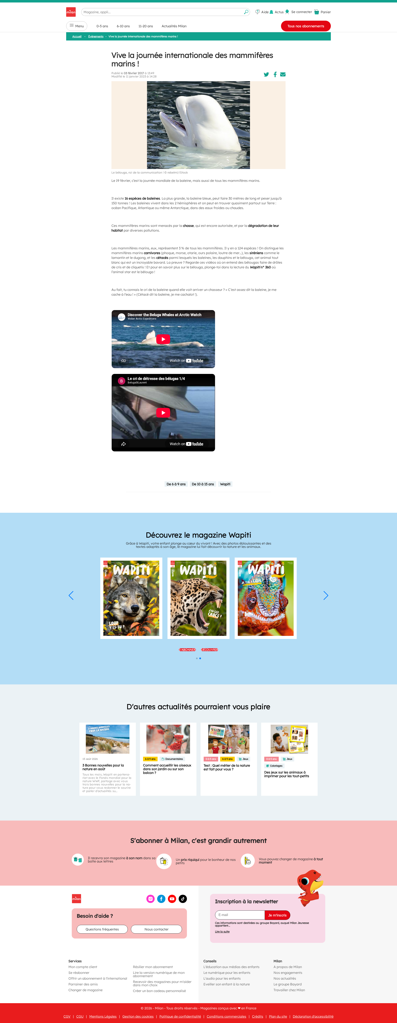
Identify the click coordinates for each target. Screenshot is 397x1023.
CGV (67, 1016)
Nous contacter (157, 929)
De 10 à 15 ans (203, 484)
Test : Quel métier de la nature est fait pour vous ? (227, 767)
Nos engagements (288, 972)
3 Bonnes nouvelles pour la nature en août (103, 767)
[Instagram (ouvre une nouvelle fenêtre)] (150, 902)
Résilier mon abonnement (153, 966)
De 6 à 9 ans (176, 484)
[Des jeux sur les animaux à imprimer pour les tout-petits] (289, 739)
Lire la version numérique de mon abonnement (159, 974)
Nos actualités (285, 978)
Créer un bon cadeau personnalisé (159, 990)
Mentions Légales (103, 1016)
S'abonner (187, 649)
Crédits (257, 1016)
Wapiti (225, 484)
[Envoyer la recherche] (246, 12)
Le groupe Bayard (288, 984)
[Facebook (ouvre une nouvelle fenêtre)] (161, 902)
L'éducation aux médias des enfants (231, 966)
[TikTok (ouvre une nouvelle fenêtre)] (183, 902)
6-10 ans (123, 26)
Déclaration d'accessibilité (313, 1016)
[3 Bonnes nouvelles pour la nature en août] (107, 739)
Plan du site (278, 1016)
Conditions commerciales (226, 1016)
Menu (79, 26)
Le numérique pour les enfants (226, 972)
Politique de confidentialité (180, 1016)
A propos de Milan (288, 966)
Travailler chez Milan (289, 990)
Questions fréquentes (102, 929)
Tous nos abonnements (306, 26)
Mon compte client (82, 966)
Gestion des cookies (138, 1016)
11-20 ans (146, 26)
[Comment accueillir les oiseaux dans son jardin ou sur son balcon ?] (168, 739)
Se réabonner (78, 972)
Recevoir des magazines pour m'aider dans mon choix (162, 983)
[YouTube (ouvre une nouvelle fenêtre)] (172, 902)
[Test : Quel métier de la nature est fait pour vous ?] (229, 739)
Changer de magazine (85, 990)
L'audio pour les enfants (222, 978)
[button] (71, 595)
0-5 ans (102, 26)
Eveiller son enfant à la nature (226, 984)
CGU (80, 1016)
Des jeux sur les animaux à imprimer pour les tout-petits (286, 774)
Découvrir (209, 649)
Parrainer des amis (83, 984)
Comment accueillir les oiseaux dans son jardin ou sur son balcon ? (167, 769)
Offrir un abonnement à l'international (97, 978)
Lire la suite (222, 931)
